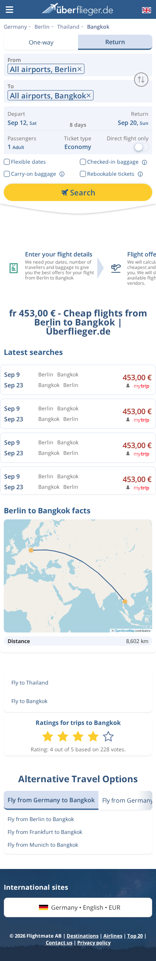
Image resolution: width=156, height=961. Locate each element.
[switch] (141, 79)
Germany (15, 26)
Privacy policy (94, 942)
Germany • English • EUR (85, 907)
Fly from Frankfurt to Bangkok (45, 831)
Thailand (68, 26)
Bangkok (98, 26)
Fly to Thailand (29, 682)
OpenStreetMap (124, 630)
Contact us (59, 942)
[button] (9, 10)
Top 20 (135, 935)
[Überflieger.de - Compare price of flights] (77, 9)
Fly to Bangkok (29, 701)
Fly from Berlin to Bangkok (41, 819)
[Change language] (146, 10)
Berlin (42, 26)
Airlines (112, 935)
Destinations (82, 935)
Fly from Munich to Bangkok (43, 844)
